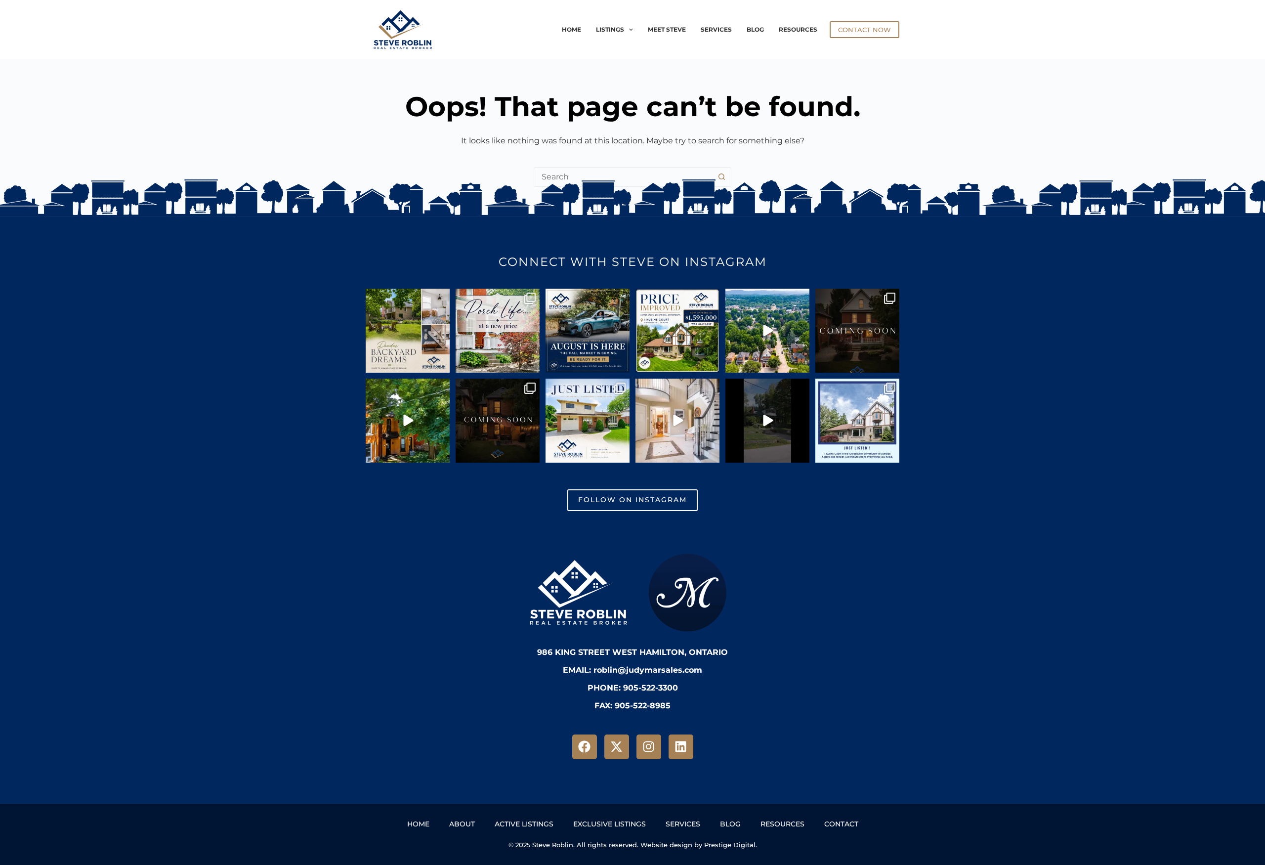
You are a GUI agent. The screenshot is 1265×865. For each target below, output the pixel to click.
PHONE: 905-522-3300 (633, 687)
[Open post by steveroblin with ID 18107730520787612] (677, 421)
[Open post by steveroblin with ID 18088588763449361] (767, 331)
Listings (610, 29)
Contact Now (864, 30)
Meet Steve (667, 29)
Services (716, 29)
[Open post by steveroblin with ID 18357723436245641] (857, 421)
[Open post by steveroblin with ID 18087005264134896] (408, 421)
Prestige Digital (730, 845)
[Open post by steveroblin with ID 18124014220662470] (767, 421)
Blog (755, 29)
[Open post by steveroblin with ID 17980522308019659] (588, 421)
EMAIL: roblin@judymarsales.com (632, 670)
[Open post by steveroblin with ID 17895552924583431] (588, 331)
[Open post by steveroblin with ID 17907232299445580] (857, 331)
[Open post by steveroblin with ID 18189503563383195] (677, 331)
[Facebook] (584, 747)
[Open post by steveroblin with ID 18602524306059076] (498, 421)
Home (571, 29)
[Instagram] (648, 747)
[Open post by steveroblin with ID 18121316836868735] (498, 331)
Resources (798, 29)
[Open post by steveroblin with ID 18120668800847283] (408, 331)
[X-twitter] (616, 747)
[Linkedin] (681, 747)
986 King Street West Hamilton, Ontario (632, 652)
